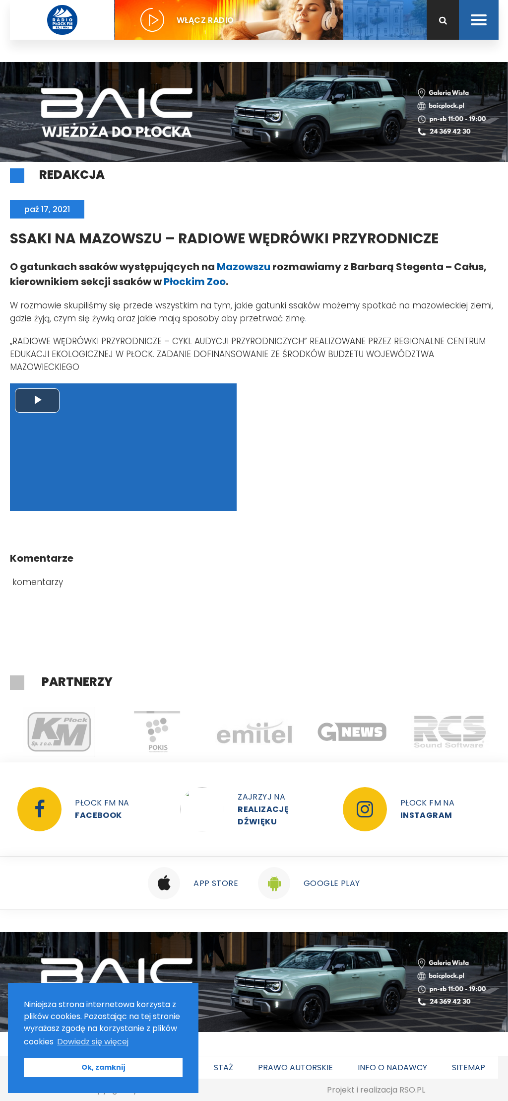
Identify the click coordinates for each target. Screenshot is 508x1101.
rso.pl (412, 1090)
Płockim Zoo (195, 282)
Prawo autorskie (295, 1067)
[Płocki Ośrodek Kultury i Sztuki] (156, 732)
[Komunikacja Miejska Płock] (59, 732)
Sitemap (468, 1067)
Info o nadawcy (392, 1067)
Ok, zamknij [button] (103, 1067)
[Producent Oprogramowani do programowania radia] (450, 732)
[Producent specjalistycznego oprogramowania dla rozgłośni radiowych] (352, 732)
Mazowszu (243, 267)
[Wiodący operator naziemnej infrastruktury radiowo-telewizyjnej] (254, 732)
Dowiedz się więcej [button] (92, 1041)
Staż (223, 1067)
